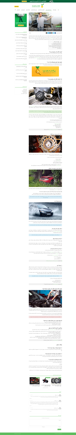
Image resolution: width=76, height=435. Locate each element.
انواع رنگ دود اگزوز (55, 284)
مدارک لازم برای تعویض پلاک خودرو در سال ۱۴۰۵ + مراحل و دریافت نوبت (21, 37)
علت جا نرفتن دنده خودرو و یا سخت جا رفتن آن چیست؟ (21, 54)
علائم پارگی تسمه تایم (55, 255)
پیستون (31, 106)
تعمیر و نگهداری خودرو (48, 9)
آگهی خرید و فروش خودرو (24, 93)
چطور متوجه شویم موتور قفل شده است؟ (56, 43)
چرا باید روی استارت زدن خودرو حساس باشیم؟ (52, 260)
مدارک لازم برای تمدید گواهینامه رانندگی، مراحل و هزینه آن (21, 40)
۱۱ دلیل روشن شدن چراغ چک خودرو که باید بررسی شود (21, 43)
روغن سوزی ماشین (57, 123)
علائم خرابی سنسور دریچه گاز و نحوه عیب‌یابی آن (21, 58)
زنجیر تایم (56, 253)
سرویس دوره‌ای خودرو (52, 329)
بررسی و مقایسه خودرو (34, 9)
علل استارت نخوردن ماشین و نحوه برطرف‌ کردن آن (21, 48)
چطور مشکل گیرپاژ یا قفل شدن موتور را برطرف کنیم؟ (55, 45)
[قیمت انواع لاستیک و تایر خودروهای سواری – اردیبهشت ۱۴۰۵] (56, 380)
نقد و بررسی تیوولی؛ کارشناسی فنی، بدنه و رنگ (21, 73)
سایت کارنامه (16, 6)
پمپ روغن (60, 154)
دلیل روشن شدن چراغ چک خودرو (53, 129)
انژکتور (52, 269)
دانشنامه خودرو (28, 9)
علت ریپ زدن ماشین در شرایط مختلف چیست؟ (21, 56)
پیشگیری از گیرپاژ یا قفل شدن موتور (56, 47)
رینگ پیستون (56, 189)
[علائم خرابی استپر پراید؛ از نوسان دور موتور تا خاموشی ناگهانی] (45, 380)
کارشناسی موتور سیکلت (24, 90)
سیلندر (33, 106)
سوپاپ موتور (51, 252)
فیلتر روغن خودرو (58, 165)
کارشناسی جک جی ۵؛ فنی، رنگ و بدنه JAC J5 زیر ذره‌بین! (21, 70)
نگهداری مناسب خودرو (37, 57)
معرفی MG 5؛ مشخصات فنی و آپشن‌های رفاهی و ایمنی (21, 67)
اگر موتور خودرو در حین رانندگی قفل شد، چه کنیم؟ (55, 46)
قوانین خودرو (22, 9)
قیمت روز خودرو (25, 89)
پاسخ (30, 398)
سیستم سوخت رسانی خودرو (56, 231)
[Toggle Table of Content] (60, 42)
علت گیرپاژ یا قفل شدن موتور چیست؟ (56, 44)
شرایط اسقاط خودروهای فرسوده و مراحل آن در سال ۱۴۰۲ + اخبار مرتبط (21, 34)
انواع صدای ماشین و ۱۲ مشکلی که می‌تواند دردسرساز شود (21, 51)
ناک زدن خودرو (58, 160)
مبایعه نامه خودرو (25, 92)
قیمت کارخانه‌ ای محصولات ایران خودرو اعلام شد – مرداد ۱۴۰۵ (21, 46)
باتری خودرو (51, 38)
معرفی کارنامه (54, 9)
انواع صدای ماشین (55, 340)
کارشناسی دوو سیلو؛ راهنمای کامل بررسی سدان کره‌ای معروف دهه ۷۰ (21, 80)
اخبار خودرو (18, 9)
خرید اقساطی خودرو (24, 91)
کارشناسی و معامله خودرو (41, 9)
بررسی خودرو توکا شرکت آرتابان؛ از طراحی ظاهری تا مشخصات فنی (21, 76)
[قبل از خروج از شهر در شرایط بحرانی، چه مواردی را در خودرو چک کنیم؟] (35, 380)
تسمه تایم (60, 252)
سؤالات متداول (59, 48)
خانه (58, 9)
